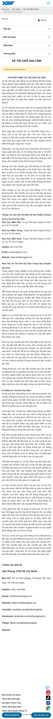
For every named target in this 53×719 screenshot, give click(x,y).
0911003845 (12, 715)
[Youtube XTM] (48, 692)
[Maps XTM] (48, 708)
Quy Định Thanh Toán (11, 703)
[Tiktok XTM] (48, 697)
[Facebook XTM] (48, 703)
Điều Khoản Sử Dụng (11, 695)
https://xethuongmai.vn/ (21, 257)
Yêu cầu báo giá (41, 715)
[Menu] (48, 3)
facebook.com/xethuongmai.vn (30, 616)
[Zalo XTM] (48, 687)
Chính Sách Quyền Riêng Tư (14, 711)
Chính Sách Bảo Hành (11, 707)
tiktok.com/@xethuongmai (23, 623)
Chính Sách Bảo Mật (11, 699)
